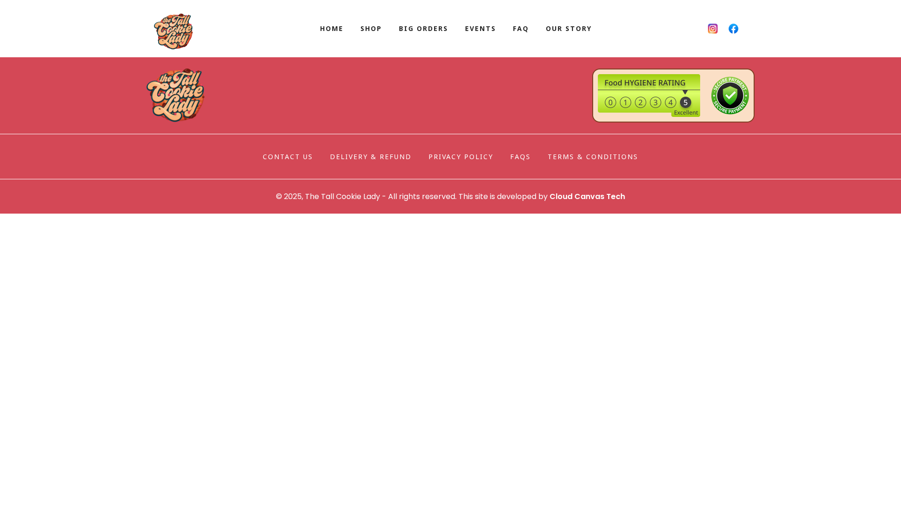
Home (332, 28)
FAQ (521, 28)
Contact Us (288, 156)
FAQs (520, 156)
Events (480, 28)
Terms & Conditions (593, 156)
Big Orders (423, 28)
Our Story (569, 28)
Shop (371, 28)
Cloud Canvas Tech (587, 196)
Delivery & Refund (371, 156)
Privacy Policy (460, 156)
